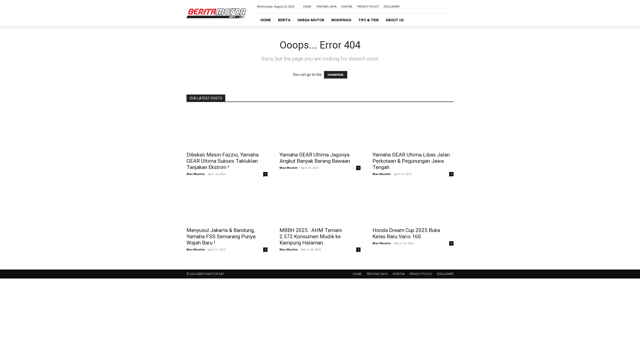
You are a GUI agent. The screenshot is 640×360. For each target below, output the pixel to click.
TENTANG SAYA (326, 6)
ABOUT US (395, 20)
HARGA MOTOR (311, 20)
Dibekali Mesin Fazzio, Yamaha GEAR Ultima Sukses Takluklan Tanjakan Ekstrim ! (222, 161)
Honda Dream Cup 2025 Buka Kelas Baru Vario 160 (406, 233)
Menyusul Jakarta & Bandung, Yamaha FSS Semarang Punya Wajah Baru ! (221, 236)
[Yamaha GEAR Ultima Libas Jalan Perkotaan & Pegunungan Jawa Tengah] (413, 128)
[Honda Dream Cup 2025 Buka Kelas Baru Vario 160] (413, 204)
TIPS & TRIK (368, 20)
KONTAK (346, 6)
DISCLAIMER (392, 6)
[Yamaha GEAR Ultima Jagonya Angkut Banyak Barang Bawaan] (320, 128)
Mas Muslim (195, 174)
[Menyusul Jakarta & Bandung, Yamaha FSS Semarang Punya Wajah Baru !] (227, 204)
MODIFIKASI (341, 20)
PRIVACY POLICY (368, 6)
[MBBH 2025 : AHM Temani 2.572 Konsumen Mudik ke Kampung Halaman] (320, 204)
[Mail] (441, 6)
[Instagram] (433, 6)
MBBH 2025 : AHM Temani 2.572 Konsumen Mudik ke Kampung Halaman (311, 236)
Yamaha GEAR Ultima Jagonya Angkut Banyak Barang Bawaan (315, 158)
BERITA (284, 20)
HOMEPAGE (336, 74)
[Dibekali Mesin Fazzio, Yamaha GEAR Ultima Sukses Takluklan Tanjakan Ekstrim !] (227, 128)
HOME (307, 6)
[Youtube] (450, 6)
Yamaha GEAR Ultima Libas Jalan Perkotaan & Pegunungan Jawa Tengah (411, 161)
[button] (448, 20)
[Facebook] (425, 6)
